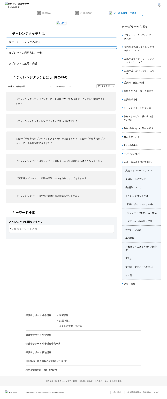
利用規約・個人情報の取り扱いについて (46, 361)
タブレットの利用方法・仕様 (142, 212)
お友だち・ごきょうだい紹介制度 (141, 248)
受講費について (133, 187)
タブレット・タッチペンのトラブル (138, 37)
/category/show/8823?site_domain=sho (158, 72)
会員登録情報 (130, 99)
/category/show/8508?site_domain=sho (158, 49)
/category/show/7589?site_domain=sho (158, 284)
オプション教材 (132, 153)
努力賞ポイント (132, 136)
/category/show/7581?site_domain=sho (158, 91)
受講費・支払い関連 (134, 82)
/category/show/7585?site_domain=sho (158, 154)
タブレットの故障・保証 (139, 221)
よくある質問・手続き (125, 13)
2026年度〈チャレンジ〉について (139, 72)
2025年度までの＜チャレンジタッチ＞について (139, 61)
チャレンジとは (133, 229)
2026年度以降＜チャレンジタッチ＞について (139, 49)
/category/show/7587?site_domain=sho (158, 162)
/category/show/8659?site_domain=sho (158, 108)
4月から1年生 (131, 145)
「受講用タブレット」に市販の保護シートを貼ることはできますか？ (51, 178)
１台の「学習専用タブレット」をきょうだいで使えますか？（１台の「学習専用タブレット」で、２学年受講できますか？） (60, 140)
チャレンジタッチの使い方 (137, 108)
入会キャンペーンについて (139, 170)
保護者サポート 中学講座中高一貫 (43, 343)
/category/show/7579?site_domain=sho (158, 83)
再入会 (128, 258)
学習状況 (46, 13)
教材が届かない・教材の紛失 (138, 128)
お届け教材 (86, 13)
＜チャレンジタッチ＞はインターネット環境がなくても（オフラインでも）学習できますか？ (60, 101)
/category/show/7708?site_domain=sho (158, 196)
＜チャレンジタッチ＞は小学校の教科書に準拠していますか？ (48, 196)
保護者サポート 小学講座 (38, 315)
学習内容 (130, 238)
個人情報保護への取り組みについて (143, 392)
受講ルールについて (135, 179)
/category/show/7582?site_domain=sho (158, 128)
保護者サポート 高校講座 (38, 352)
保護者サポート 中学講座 (38, 335)
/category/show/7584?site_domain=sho (158, 118)
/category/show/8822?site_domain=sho (158, 60)
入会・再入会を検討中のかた (138, 162)
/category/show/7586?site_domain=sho (158, 99)
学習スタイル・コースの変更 (138, 91)
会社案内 (117, 392)
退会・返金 (129, 283)
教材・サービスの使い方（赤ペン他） (138, 118)
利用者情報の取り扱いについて (42, 370)
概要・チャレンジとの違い (140, 204)
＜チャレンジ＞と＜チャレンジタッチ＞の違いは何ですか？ (46, 121)
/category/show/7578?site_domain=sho (158, 37)
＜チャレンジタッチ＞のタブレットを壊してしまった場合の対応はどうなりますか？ (59, 160)
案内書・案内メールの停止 (139, 267)
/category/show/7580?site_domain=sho (158, 137)
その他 (128, 275)
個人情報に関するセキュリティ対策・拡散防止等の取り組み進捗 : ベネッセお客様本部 (83, 381)
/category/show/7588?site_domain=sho (158, 145)
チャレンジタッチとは (136, 196)
